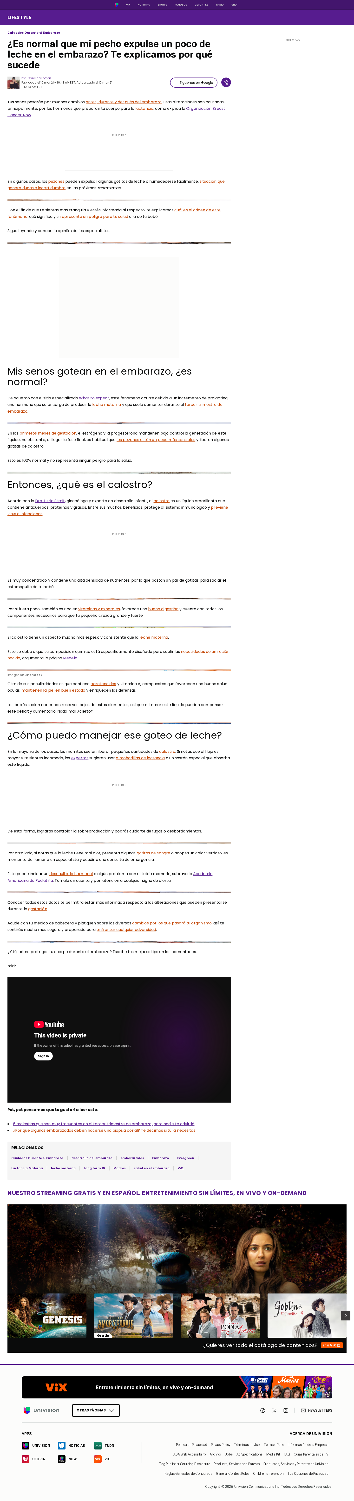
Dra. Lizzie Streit (50, 501)
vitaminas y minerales (99, 609)
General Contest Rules (232, 1474)
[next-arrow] (345, 1315)
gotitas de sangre (153, 853)
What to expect (94, 398)
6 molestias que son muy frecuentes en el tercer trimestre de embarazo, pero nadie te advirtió (103, 1124)
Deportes (201, 4)
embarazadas (132, 1158)
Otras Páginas (91, 1410)
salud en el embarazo (152, 1168)
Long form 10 (94, 1168)
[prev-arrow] (4, 1316)
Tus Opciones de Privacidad (308, 1474)
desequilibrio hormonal (71, 874)
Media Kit (273, 1454)
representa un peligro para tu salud (94, 216)
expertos (80, 758)
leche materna (106, 404)
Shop (234, 4)
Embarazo (160, 1158)
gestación (37, 909)
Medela (70, 658)
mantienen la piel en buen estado (53, 690)
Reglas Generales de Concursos (188, 1474)
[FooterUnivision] (41, 1410)
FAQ (287, 1454)
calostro (162, 501)
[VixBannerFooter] (177, 1387)
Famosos (181, 4)
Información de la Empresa (308, 1445)
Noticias (144, 4)
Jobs (229, 1454)
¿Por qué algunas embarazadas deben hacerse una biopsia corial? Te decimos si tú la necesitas (104, 1130)
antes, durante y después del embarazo (124, 102)
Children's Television (268, 1474)
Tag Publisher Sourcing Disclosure (184, 1464)
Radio (220, 4)
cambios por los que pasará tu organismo (172, 923)
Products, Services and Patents (237, 1464)
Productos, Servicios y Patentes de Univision (295, 1464)
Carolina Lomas (39, 78)
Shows (162, 4)
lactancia (144, 108)
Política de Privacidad (191, 1445)
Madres (119, 1168)
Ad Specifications (249, 1454)
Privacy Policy (220, 1445)
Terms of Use (274, 1445)
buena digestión (163, 609)
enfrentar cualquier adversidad (126, 929)
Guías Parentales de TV (311, 1454)
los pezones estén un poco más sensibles (156, 439)
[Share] (226, 82)
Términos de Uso (247, 1445)
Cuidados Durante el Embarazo (33, 33)
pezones (56, 181)
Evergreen (185, 1158)
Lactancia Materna (27, 1168)
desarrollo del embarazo (92, 1158)
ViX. (181, 1168)
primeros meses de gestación (48, 433)
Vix (128, 4)
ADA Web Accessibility (189, 1454)
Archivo (215, 1454)
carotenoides (103, 684)
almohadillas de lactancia (140, 758)
